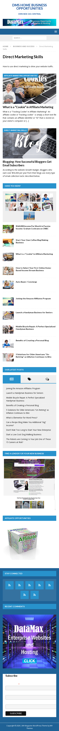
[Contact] (34, 595)
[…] (27, 121)
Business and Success (23, 46)
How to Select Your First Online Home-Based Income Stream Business (33, 269)
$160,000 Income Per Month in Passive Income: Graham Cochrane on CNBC (33, 227)
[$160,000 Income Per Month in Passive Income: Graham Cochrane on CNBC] (8, 229)
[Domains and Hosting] (39, 585)
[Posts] (49, 585)
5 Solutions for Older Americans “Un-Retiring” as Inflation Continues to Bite (33, 355)
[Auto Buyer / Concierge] (8, 285)
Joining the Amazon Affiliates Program (33, 298)
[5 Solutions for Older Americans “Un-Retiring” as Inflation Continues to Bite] (10, 207)
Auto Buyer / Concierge (26, 282)
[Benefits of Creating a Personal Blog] (47, 197)
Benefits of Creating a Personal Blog (32, 340)
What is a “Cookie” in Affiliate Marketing (28, 107)
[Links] (24, 595)
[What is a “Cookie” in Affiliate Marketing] (29, 89)
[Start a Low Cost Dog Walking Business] (29, 216)
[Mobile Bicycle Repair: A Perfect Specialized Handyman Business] (35, 197)
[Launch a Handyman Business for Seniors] (23, 197)
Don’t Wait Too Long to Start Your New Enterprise (28, 430)
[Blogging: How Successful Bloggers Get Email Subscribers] (29, 143)
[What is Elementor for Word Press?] (23, 207)
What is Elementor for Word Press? (21, 417)
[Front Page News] (9, 585)
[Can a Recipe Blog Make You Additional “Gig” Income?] (35, 207)
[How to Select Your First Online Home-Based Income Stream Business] (8, 271)
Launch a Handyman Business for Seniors (34, 312)
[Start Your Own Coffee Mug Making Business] (8, 243)
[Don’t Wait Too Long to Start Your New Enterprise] (47, 207)
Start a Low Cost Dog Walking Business (23, 434)
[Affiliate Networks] (29, 585)
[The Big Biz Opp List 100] (19, 585)
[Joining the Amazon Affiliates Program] (10, 197)
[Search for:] (29, 37)
